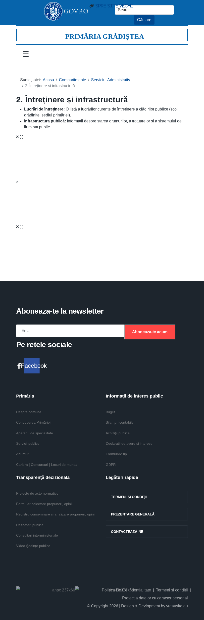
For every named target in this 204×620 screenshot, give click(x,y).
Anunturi (22, 454)
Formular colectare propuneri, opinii (44, 504)
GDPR (111, 465)
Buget (110, 412)
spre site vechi (113, 6)
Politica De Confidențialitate (126, 590)
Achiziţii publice (118, 433)
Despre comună (28, 412)
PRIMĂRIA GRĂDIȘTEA (104, 36)
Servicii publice (28, 443)
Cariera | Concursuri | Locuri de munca (46, 465)
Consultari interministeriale (37, 535)
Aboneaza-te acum (149, 332)
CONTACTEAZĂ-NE (127, 532)
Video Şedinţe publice (33, 546)
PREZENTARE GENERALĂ (132, 514)
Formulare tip (116, 454)
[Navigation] (25, 54)
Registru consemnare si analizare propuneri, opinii (55, 514)
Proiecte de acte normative (37, 493)
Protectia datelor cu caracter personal (155, 598)
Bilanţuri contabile (120, 422)
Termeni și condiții (172, 590)
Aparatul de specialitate (34, 433)
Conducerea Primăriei (33, 422)
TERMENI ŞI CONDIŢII (129, 497)
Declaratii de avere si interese (129, 443)
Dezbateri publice (30, 525)
